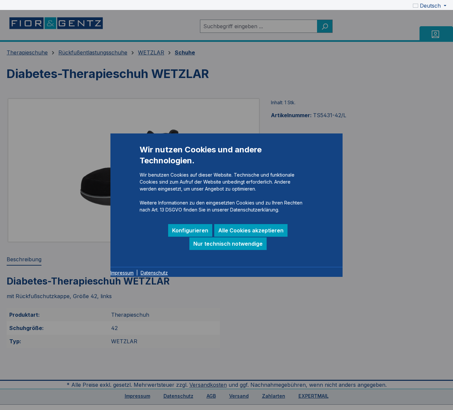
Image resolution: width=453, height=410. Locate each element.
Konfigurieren (190, 230)
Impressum (122, 273)
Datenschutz (154, 273)
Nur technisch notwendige (228, 243)
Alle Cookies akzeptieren (251, 230)
